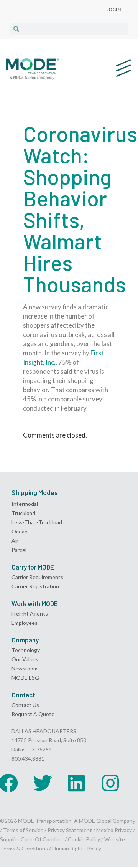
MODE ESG (25, 677)
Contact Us (25, 705)
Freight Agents (30, 613)
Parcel (19, 550)
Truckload (23, 513)
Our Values (25, 659)
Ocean (20, 531)
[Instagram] (110, 783)
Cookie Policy (84, 839)
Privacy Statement (70, 830)
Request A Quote (33, 714)
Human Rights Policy (76, 848)
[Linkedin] (76, 783)
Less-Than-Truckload (37, 522)
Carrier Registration (35, 586)
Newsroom (25, 668)
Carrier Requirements (37, 577)
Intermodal (25, 503)
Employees (25, 622)
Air (15, 540)
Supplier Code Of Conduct (32, 839)
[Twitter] (42, 783)
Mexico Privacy (114, 830)
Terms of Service (23, 830)
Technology (26, 650)
